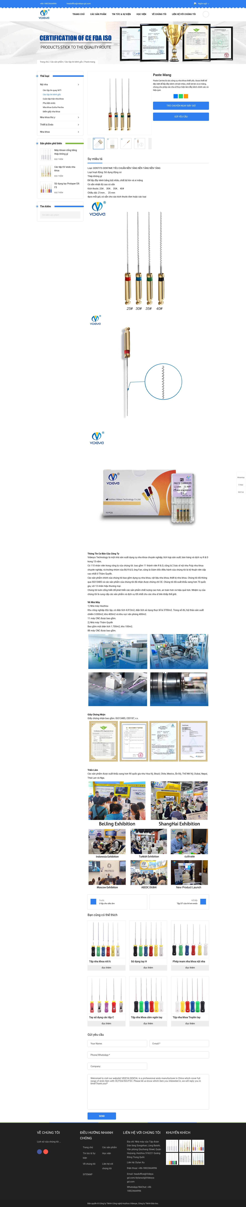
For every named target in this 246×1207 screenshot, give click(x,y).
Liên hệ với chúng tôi (184, 14)
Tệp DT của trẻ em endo (187, 903)
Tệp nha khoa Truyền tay (186, 1017)
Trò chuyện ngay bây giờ (181, 105)
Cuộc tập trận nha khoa (53, 99)
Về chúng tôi (159, 14)
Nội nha (44, 84)
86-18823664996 (148, 1168)
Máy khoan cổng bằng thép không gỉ (65, 152)
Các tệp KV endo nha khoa (64, 169)
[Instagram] (186, 3)
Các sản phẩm (98, 14)
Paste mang (89, 62)
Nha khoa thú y (47, 117)
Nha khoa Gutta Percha (53, 107)
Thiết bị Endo (46, 124)
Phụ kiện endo (49, 103)
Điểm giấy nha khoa (51, 111)
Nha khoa (45, 132)
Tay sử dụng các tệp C (101, 1017)
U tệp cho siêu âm (107, 903)
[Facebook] (180, 3)
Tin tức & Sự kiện (121, 14)
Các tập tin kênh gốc (74, 62)
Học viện (141, 14)
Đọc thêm (58, 159)
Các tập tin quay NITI (52, 90)
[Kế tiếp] (150, 143)
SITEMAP (87, 1174)
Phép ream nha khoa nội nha (189, 961)
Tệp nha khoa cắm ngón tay (146, 1017)
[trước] (89, 143)
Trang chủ (78, 14)
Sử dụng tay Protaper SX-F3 (67, 185)
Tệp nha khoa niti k (100, 961)
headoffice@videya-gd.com (79, 3)
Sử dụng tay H (139, 961)
